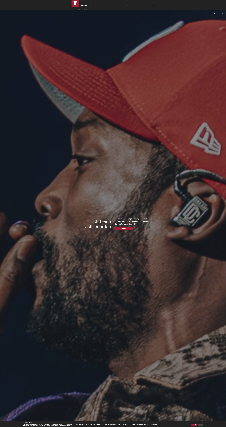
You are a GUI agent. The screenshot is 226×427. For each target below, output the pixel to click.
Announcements (86, 9)
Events (78, 9)
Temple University (83, 1)
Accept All (194, 424)
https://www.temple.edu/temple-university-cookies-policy (59, 425)
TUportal (151, 1)
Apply (144, 1)
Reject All (200, 424)
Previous (9, 28)
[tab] (214, 13)
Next (216, 28)
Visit (141, 1)
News (73, 9)
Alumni (147, 1)
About (92, 9)
